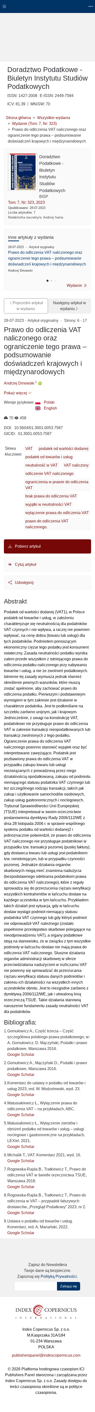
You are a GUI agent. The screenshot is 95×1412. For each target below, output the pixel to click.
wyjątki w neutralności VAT (48, 504)
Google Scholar (20, 1054)
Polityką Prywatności (59, 1276)
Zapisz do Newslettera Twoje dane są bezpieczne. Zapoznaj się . (47, 1271)
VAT (29, 449)
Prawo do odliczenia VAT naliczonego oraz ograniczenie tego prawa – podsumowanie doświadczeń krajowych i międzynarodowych (47, 258)
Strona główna (18, 118)
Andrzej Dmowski (19, 383)
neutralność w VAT (41, 465)
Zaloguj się (68, 1286)
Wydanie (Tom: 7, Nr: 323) (34, 123)
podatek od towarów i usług (49, 457)
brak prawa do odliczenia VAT (51, 496)
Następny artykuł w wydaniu (69, 306)
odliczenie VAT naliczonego (49, 473)
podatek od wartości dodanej (63, 449)
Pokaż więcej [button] (16, 393)
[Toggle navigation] (4, 6)
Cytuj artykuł (25, 564)
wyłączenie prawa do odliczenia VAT (57, 513)
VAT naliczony (76, 465)
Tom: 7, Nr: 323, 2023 (26, 202)
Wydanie (75, 285)
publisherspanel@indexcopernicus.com (46, 1355)
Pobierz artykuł (27, 546)
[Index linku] (46, 1311)
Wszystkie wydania (53, 118)
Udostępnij (24, 582)
